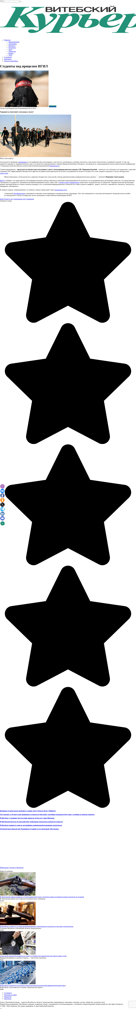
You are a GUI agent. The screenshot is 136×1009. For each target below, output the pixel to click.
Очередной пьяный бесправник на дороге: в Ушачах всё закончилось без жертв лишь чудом (33, 956)
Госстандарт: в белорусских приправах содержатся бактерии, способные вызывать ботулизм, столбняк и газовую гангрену (47, 814)
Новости (7, 40)
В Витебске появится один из (11, 825)
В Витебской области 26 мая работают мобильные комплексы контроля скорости (31, 822)
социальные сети (61, 190)
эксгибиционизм (19, 193)
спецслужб (4, 173)
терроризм (30, 199)
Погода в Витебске (11, 61)
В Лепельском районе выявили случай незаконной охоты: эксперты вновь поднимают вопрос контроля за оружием (42, 897)
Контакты (7, 59)
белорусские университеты (69, 182)
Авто (10, 49)
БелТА (2, 180)
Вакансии (7, 997)
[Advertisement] (64, 850)
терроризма (22, 162)
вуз (12, 199)
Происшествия (13, 42)
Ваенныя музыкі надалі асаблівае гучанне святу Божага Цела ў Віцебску (28, 811)
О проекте (8, 57)
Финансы (11, 46)
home (2, 199)
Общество (12, 51)
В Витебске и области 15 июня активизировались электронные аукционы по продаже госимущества (36, 926)
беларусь (7, 199)
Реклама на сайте (10, 995)
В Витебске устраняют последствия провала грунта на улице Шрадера (27, 818)
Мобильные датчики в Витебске (11, 867)
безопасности (54, 166)
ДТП (10, 55)
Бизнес (10, 53)
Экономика (12, 44)
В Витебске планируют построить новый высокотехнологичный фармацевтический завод (33, 985)
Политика (12, 48)
